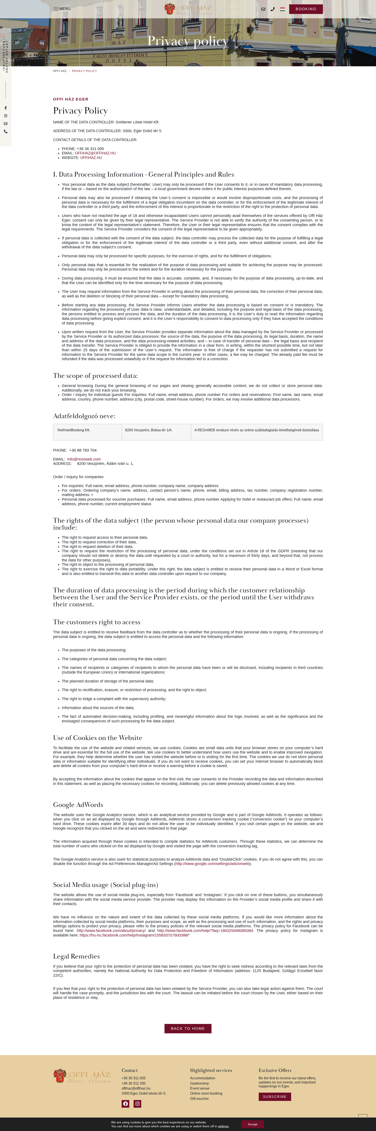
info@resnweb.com (84, 459)
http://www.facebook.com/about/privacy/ (111, 930)
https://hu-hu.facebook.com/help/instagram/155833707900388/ (134, 935)
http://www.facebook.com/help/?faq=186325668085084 (205, 930)
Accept (252, 1124)
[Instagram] (137, 1104)
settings (223, 1126)
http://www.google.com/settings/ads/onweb (213, 863)
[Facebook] (125, 1104)
